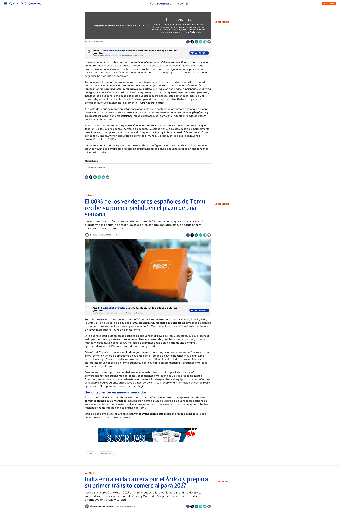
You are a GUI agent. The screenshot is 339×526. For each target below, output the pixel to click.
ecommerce (105, 453)
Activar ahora (198, 53)
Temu (90, 453)
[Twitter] (192, 42)
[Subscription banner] (147, 445)
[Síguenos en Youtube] (35, 3)
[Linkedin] (196, 42)
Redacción (95, 235)
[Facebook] (188, 42)
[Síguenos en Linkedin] (30, 3)
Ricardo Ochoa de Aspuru (101, 506)
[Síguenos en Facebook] (22, 3)
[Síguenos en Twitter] (26, 3)
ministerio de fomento (97, 167)
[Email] (209, 42)
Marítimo (89, 473)
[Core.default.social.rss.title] (39, 3)
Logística (89, 195)
